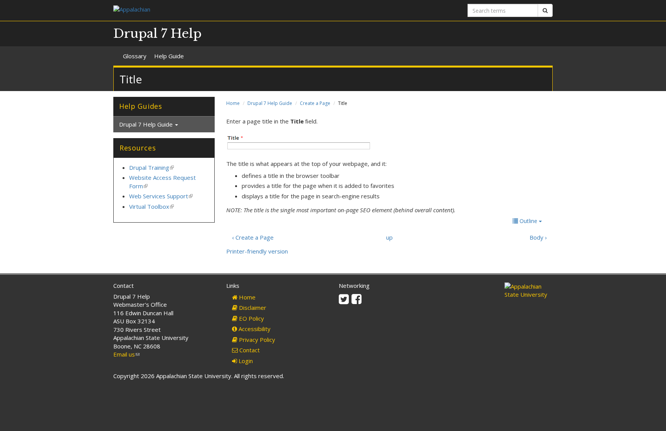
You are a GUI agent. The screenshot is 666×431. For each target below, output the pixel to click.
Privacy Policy (256, 339)
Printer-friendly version (257, 251)
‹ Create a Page (253, 237)
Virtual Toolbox (151, 206)
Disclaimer (251, 307)
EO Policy (250, 318)
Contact (249, 350)
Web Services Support (161, 196)
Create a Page (315, 103)
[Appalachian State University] (220, 10)
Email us (126, 354)
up (389, 237)
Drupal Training (151, 167)
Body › (538, 237)
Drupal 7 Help (157, 33)
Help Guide (169, 56)
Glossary (134, 56)
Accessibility (254, 329)
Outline (528, 221)
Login (245, 361)
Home (233, 103)
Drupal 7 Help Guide (269, 103)
